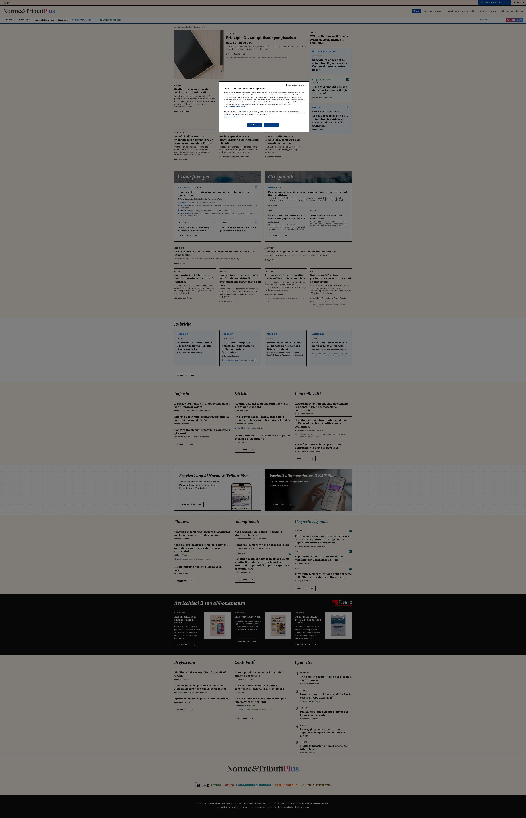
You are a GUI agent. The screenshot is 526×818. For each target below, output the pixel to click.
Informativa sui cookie (237, 106)
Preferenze (255, 125)
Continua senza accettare (296, 85)
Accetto (271, 125)
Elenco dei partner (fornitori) (234, 117)
